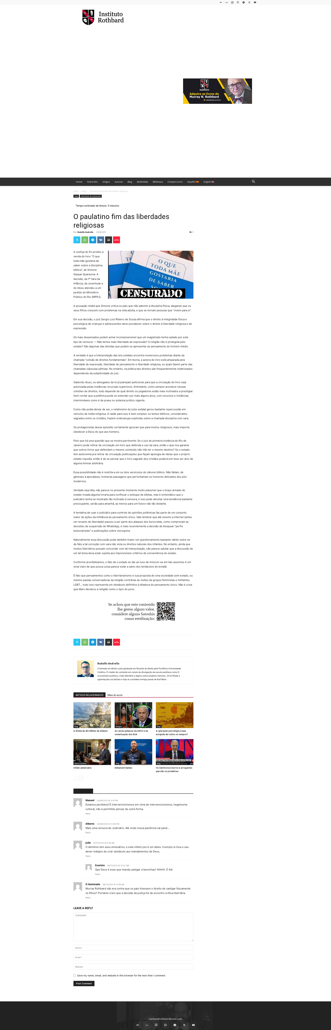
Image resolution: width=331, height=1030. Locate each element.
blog (84, 191)
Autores (119, 181)
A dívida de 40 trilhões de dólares (90, 731)
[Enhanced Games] (133, 752)
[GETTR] (226, 2)
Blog (130, 181)
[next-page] (81, 778)
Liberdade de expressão (91, 196)
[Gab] (220, 2)
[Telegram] (243, 2)
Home (79, 181)
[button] (253, 182)
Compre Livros (175, 181)
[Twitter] (249, 2)
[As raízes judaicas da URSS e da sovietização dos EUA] (133, 715)
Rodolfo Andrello (85, 232)
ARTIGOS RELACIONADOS (89, 695)
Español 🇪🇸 (193, 181)
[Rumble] (237, 2)
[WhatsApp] (84, 239)
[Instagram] (232, 2)
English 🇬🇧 (209, 181)
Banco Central (80, 763)
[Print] (108, 239)
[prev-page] (75, 778)
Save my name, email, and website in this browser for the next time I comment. (121, 975)
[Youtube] (255, 2)
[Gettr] (116, 239)
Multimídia (142, 181)
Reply (88, 813)
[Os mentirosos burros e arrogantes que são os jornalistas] (174, 752)
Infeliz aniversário (82, 768)
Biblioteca (158, 181)
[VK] (100, 239)
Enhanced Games (123, 768)
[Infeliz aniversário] (92, 752)
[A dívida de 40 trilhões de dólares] (92, 715)
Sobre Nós (92, 181)
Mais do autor (115, 695)
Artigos (106, 181)
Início (75, 191)
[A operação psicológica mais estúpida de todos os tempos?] (174, 715)
